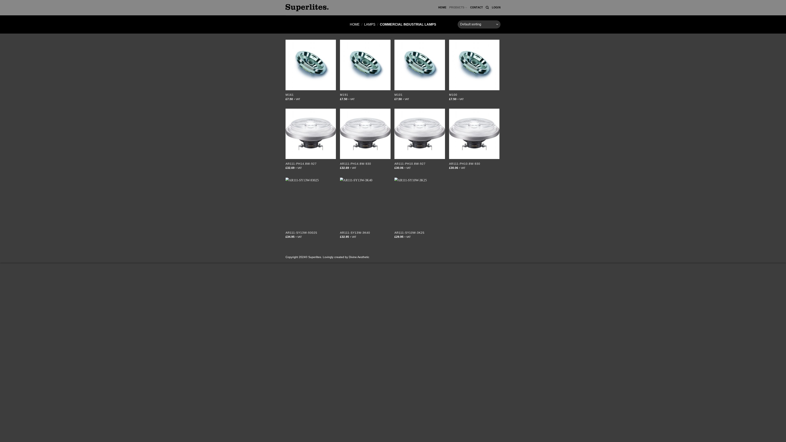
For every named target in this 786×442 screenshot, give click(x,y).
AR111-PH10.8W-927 (410, 163)
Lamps (369, 24)
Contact (476, 7)
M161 (290, 94)
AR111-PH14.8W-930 (355, 163)
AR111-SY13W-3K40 (355, 232)
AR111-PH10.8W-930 (464, 163)
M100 (453, 94)
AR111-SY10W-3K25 (409, 232)
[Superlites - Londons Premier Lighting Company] (307, 7)
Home (442, 7)
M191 (344, 94)
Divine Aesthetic (359, 257)
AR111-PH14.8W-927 (301, 163)
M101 (398, 94)
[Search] (487, 7)
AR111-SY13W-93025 (301, 232)
